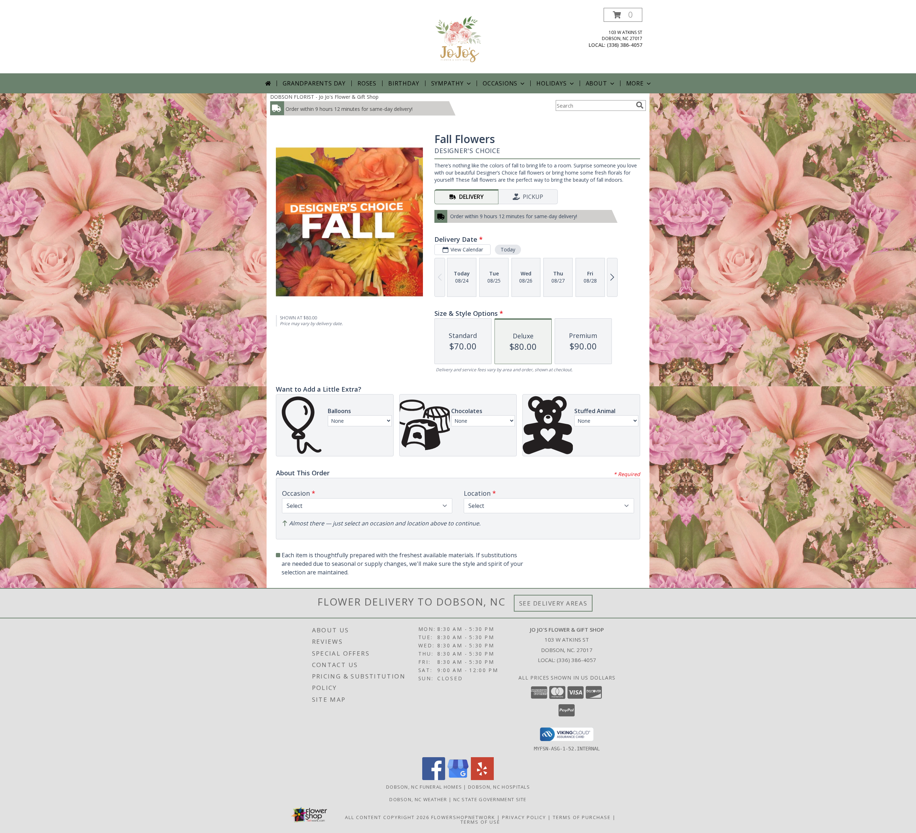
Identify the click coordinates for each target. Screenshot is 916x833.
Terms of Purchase (582, 817)
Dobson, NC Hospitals (499, 787)
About (596, 83)
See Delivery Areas (553, 603)
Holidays (551, 83)
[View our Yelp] (482, 778)
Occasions (500, 83)
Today (508, 249)
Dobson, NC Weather (418, 799)
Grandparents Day (314, 83)
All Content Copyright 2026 (387, 817)
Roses (366, 83)
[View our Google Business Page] (458, 778)
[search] (639, 105)
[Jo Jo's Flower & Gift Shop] (458, 40)
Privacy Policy (524, 817)
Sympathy (447, 83)
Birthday (403, 83)
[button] (623, 15)
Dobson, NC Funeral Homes (424, 787)
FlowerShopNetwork (463, 817)
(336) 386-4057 (624, 44)
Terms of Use (480, 822)
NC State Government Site (490, 799)
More (635, 83)
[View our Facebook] (433, 778)
